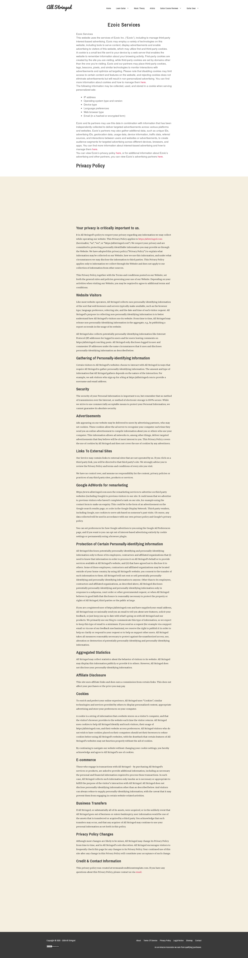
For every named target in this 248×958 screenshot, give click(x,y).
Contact (198, 940)
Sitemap (189, 940)
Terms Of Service (150, 940)
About (138, 940)
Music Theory (139, 8)
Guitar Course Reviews (169, 8)
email (139, 872)
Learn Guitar (121, 8)
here (143, 82)
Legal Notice (178, 940)
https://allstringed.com (150, 239)
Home (108, 8)
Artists (152, 8)
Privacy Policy (165, 940)
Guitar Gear (191, 8)
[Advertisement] (124, 203)
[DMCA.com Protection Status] (53, 949)
